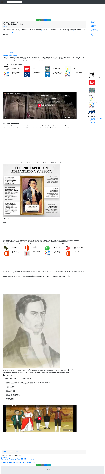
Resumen (83, 452)
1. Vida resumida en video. (8, 52)
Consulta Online (94, 19)
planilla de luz (93, 23)
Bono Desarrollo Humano (33, 2)
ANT (50, 2)
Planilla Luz (25, 2)
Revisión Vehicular (94, 30)
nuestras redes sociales (32, 30)
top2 (17, 451)
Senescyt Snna (71, 2)
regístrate (40, 30)
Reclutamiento (93, 25)
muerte (71, 452)
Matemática (93, 31)
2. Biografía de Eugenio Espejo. (9, 53)
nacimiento (76, 452)
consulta (8, 451)
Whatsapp (38, 20)
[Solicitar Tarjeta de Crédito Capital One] (97, 121)
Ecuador (11, 451)
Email (42, 20)
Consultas (93, 27)
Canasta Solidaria (45, 2)
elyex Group (56, 469)
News (15, 451)
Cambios (92, 35)
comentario (50, 30)
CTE (57, 2)
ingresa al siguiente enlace (12, 32)
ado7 (4, 2)
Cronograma (93, 29)
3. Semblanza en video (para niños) (10, 55)
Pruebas (92, 26)
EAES (40, 2)
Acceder (92, 22)
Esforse (76, 2)
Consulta (61, 2)
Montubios (54, 2)
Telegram (49, 20)
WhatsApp (75, 30)
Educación (65, 2)
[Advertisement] (33, 11)
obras (79, 452)
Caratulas (92, 34)
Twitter (45, 20)
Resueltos (92, 21)
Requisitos (80, 2)
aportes (4, 451)
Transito (92, 33)
